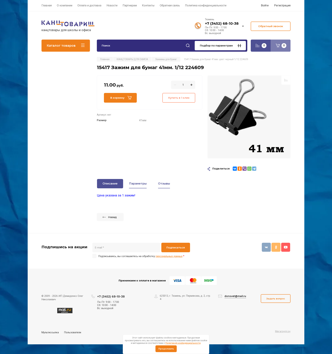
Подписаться (175, 247)
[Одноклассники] (240, 169)
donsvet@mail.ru (235, 296)
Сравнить (285, 80)
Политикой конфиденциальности (183, 343)
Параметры (138, 183)
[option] (249, 116)
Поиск (187, 45)
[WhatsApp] (249, 169)
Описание (110, 183)
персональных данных (169, 256)
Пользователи (72, 332)
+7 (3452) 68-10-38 (222, 23)
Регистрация (282, 5)
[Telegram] (254, 169)
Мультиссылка (50, 332)
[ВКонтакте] (235, 169)
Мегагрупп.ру (282, 331)
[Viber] (244, 169)
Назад (112, 217)
